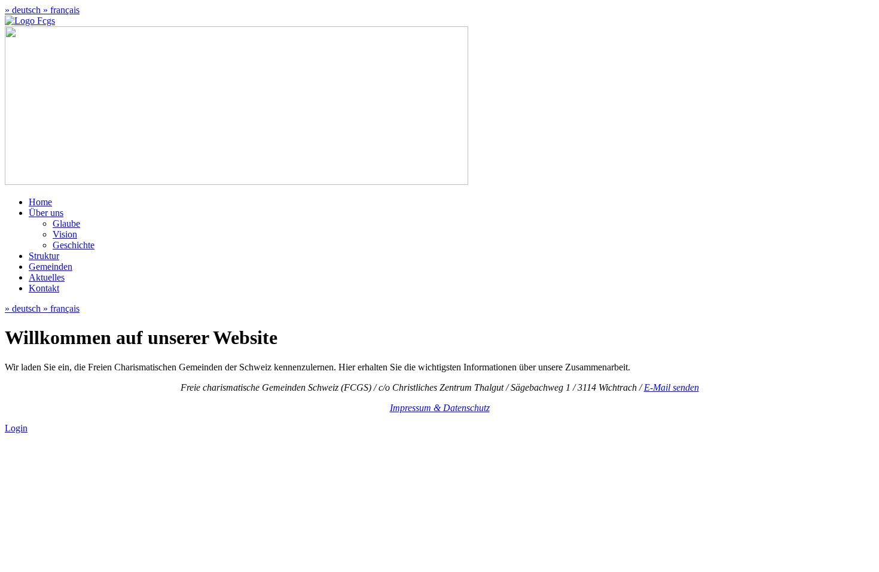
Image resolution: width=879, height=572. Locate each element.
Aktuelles (47, 277)
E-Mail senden (671, 387)
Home (40, 202)
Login (16, 428)
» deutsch (24, 10)
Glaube (66, 223)
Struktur (44, 256)
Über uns (46, 213)
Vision (65, 234)
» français (61, 10)
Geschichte (73, 245)
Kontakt (44, 288)
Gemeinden (50, 266)
